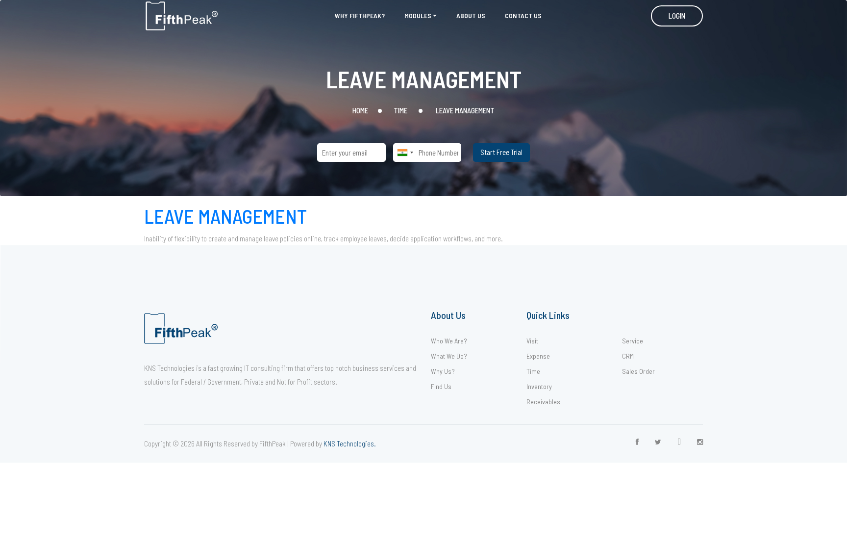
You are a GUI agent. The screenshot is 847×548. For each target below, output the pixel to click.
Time (533, 371)
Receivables (543, 401)
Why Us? (443, 371)
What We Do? (449, 356)
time (400, 110)
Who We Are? (449, 341)
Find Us (441, 386)
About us (470, 15)
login (677, 15)
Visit (532, 341)
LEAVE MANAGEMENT (225, 216)
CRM (628, 356)
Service (632, 341)
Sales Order (638, 371)
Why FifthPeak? (360, 15)
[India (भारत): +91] (405, 152)
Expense (538, 356)
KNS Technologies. (350, 443)
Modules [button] (417, 15)
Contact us (523, 15)
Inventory (539, 386)
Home (360, 110)
